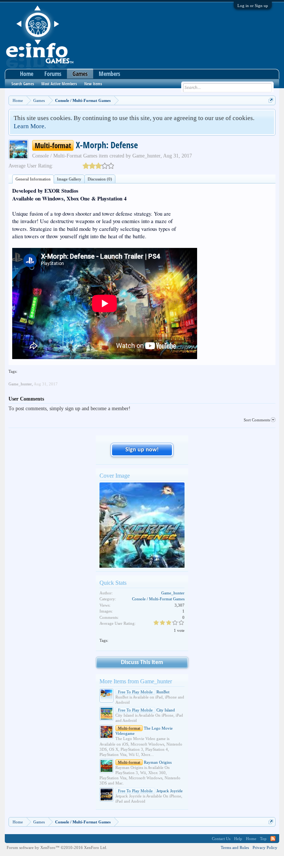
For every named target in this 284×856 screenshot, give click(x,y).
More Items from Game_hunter (135, 681)
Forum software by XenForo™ (57, 847)
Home (26, 74)
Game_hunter (146, 156)
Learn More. (30, 126)
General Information (33, 179)
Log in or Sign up (252, 5)
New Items (93, 83)
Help (238, 838)
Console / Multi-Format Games (64, 156)
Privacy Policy (265, 847)
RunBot (143, 692)
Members (109, 74)
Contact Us (221, 838)
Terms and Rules (235, 847)
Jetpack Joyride (150, 791)
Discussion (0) (100, 179)
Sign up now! (142, 450)
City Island (146, 710)
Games (80, 74)
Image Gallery (69, 179)
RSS (272, 838)
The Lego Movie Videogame (144, 731)
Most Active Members (59, 83)
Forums (52, 74)
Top (263, 838)
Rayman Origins (145, 762)
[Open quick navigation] (270, 100)
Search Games (22, 83)
